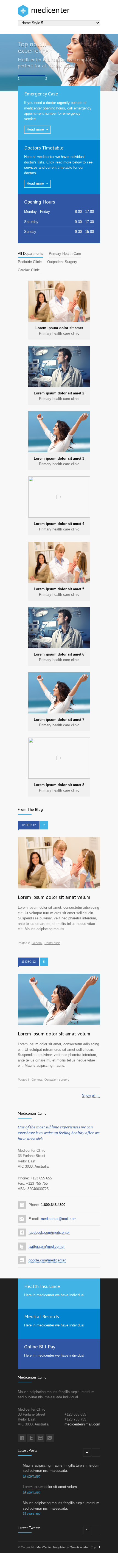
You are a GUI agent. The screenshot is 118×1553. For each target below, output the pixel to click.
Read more (35, 129)
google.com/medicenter (47, 1260)
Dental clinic (52, 943)
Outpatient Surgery (62, 262)
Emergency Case (41, 94)
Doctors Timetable (43, 148)
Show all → (91, 1095)
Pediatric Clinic (30, 262)
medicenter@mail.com (59, 1219)
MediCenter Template (50, 1547)
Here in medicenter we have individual (54, 1295)
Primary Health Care (65, 254)
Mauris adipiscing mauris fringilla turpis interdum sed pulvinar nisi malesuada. (61, 1468)
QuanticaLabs (79, 1547)
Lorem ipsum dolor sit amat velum (54, 897)
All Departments (30, 254)
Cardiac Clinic (29, 270)
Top (93, 1547)
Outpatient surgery (56, 1079)
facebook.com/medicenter (49, 1232)
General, (37, 943)
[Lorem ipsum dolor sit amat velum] (59, 863)
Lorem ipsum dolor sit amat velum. (50, 1487)
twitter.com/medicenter (46, 1246)
